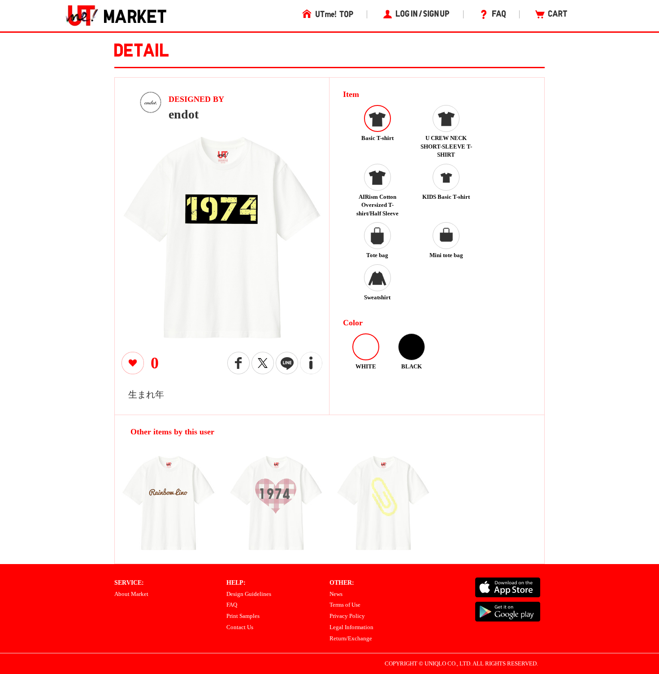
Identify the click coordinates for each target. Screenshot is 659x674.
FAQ (231, 604)
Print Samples (243, 616)
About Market (131, 594)
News (336, 594)
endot (184, 114)
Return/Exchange (351, 638)
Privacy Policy (347, 616)
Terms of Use (345, 604)
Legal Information (351, 627)
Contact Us (239, 627)
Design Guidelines (248, 594)
